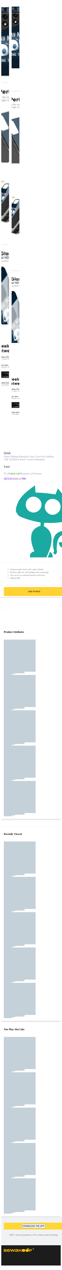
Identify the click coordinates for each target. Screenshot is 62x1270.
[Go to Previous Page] (4, 7)
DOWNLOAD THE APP (33, 1226)
